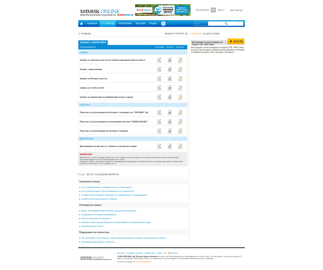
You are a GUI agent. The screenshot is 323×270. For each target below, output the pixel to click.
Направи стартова (134, 253)
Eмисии (174, 253)
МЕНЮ (163, 23)
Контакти (120, 253)
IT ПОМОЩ (108, 23)
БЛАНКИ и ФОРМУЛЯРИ (93, 42)
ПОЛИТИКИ (124, 23)
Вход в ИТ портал (174, 33)
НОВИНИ (92, 23)
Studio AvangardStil (143, 262)
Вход (159, 253)
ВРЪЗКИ (140, 23)
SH (165, 253)
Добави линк (150, 253)
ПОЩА (153, 23)
